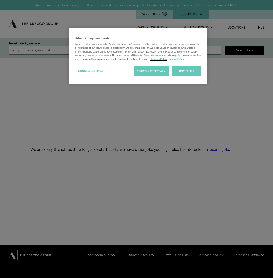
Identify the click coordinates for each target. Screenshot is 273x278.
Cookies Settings (90, 71)
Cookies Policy (158, 59)
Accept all (187, 71)
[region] (138, 56)
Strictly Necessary (151, 71)
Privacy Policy (176, 59)
